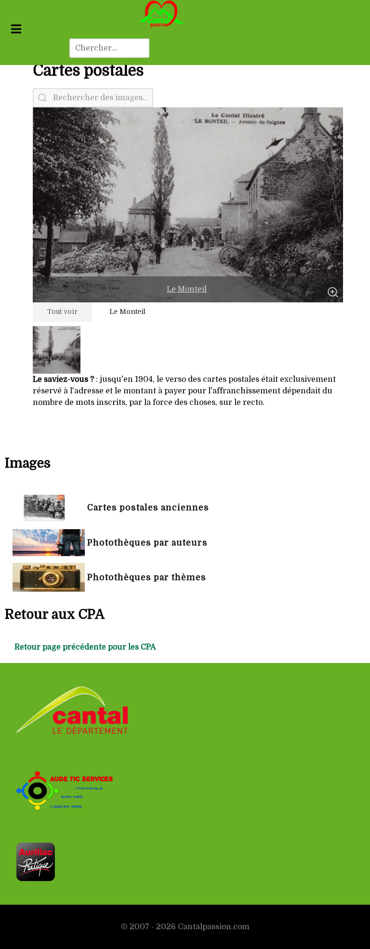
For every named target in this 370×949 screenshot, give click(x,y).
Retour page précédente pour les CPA (85, 647)
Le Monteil (187, 289)
